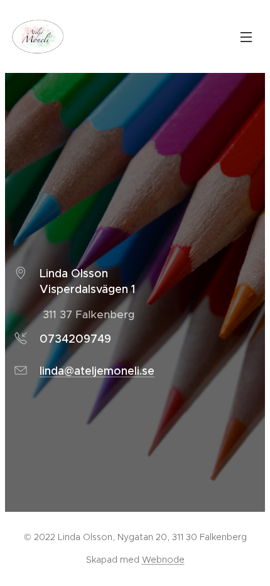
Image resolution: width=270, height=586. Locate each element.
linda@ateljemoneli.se (97, 371)
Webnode (163, 559)
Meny (246, 36)
